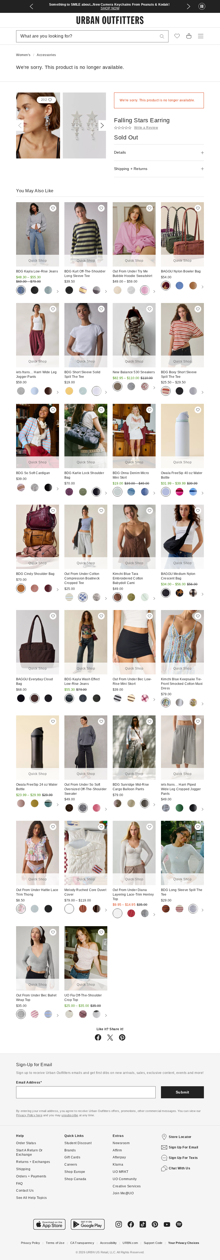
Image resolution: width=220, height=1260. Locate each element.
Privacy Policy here (29, 1196)
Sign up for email (183, 1229)
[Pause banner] (202, 7)
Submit (182, 1173)
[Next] (101, 125)
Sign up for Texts (183, 1239)
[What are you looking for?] (162, 36)
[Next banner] (189, 6)
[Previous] (21, 125)
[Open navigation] (201, 36)
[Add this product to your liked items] (53, 208)
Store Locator (180, 1218)
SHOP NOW (110, 8)
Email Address (28, 1164)
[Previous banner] (31, 6)
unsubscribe (69, 1196)
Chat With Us (179, 1249)
